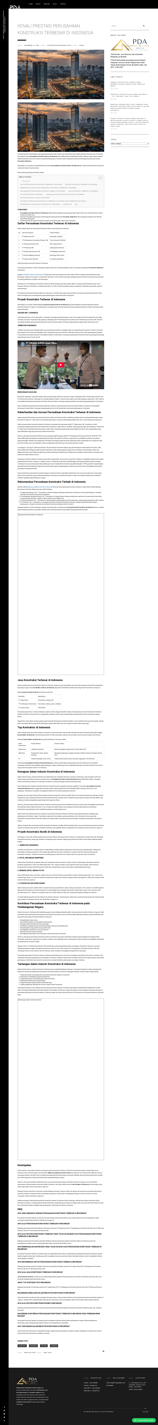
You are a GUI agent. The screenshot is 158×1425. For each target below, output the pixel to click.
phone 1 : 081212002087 (91, 1383)
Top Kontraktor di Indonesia (31, 194)
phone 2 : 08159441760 (90, 1385)
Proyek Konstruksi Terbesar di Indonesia (81, 184)
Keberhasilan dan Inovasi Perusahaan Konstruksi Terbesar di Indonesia (48, 188)
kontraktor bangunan (56, 45)
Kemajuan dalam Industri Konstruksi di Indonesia (65, 194)
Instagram (109, 1385)
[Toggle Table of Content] (99, 178)
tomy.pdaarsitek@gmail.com (115, 1383)
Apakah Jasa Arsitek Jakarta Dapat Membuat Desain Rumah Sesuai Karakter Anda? (128, 84)
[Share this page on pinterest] (33, 1345)
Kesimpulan (67, 204)
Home (31, 4)
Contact (63, 4)
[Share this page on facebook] (22, 1345)
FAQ (76, 204)
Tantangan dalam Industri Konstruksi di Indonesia (40, 204)
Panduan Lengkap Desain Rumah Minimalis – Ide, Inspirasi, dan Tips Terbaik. (129, 95)
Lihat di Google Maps (135, 1389)
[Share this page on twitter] (44, 1345)
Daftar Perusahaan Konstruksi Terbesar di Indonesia (41, 184)
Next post (48, 1352)
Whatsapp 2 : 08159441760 (91, 1391)
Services (47, 4)
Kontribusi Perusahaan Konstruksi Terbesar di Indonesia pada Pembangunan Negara (53, 201)
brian (82, 45)
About (38, 4)
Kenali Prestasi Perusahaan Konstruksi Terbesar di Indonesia (4, 24)
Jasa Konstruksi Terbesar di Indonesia (83, 191)
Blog (55, 4)
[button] (144, 1420)
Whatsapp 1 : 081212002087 (92, 1388)
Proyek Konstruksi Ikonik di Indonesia (35, 197)
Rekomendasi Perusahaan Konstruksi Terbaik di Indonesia (42, 191)
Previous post (30, 1352)
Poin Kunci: (26, 181)
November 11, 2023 (31, 45)
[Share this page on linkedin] (54, 1345)
